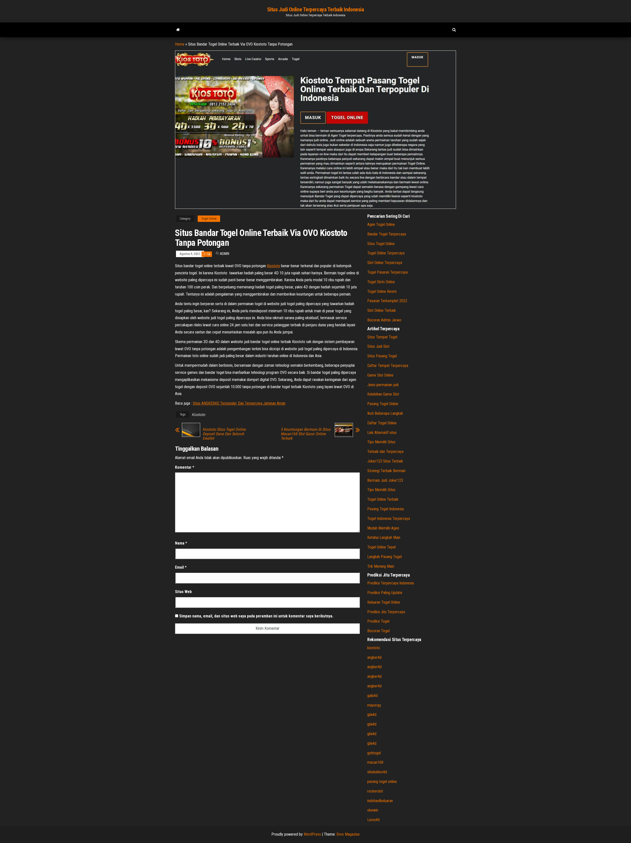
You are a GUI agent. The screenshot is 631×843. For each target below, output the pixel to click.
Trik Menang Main (380, 566)
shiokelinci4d (377, 772)
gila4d (371, 714)
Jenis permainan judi (383, 384)
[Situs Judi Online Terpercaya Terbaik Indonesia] (178, 29)
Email (181, 567)
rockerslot (375, 791)
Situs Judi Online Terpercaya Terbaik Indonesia (315, 9)
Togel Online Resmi (382, 291)
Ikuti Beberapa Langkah (385, 413)
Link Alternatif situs (382, 432)
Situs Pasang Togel (382, 356)
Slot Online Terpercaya (384, 262)
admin (224, 254)
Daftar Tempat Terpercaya (387, 365)
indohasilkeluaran (380, 800)
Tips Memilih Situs (381, 442)
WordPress (312, 834)
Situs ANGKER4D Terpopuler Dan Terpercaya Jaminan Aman (239, 403)
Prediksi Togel (378, 621)
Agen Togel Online (381, 224)
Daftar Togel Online (382, 423)
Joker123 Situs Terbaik (385, 461)
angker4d (374, 657)
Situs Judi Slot (378, 346)
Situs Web (183, 591)
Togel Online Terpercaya (385, 253)
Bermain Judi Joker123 (385, 480)
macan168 (375, 762)
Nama (181, 543)
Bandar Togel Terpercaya (386, 234)
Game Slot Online (380, 375)
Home (179, 44)
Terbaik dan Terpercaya (385, 451)
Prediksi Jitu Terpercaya (386, 612)
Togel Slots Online (381, 282)
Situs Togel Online (381, 243)
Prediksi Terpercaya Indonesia (390, 583)
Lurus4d (373, 819)
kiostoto (373, 647)
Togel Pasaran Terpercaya (387, 272)
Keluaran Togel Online (383, 602)
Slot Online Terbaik (381, 310)
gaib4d (372, 695)
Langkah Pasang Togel (384, 556)
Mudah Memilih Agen (383, 528)
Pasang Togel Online (382, 403)
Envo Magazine (348, 834)
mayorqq (374, 705)
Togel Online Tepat (381, 547)
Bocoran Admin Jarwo (384, 320)
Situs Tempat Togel (382, 337)
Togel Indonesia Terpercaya (388, 518)
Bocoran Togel (378, 630)
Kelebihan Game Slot (383, 394)
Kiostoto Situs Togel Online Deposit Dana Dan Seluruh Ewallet (224, 434)
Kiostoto (273, 266)
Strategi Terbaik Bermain (386, 470)
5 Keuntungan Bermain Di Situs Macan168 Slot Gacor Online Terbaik (305, 434)
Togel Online (208, 218)
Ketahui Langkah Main (383, 537)
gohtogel (374, 753)
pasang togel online (382, 781)
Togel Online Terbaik (382, 499)
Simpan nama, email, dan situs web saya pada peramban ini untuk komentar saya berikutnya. (256, 616)
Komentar (184, 467)
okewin (372, 810)
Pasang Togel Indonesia (385, 509)
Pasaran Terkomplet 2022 (387, 300)
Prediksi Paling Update (384, 592)
